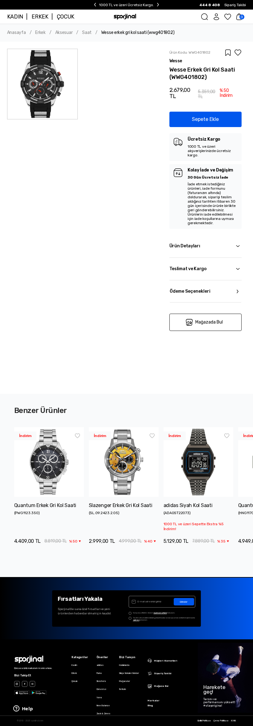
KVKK (233, 721)
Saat (87, 32)
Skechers (101, 681)
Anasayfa (16, 32)
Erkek (40, 32)
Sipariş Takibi (235, 5)
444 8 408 (209, 5)
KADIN (15, 16)
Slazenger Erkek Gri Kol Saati (120, 505)
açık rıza (136, 620)
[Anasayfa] (125, 16)
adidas (100, 665)
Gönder (184, 601)
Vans (99, 697)
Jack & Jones (103, 713)
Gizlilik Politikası (204, 721)
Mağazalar (124, 681)
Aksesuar (64, 32)
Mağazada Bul (209, 322)
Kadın (74, 665)
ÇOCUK (65, 16)
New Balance (103, 705)
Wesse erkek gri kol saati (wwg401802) (138, 32)
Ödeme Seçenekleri (190, 291)
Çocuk (74, 681)
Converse (101, 689)
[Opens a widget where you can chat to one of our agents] (23, 709)
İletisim (122, 689)
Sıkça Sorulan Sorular (129, 673)
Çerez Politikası (221, 721)
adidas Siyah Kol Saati (188, 505)
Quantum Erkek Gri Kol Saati (45, 505)
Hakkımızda (124, 665)
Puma (99, 673)
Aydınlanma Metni (160, 613)
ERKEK (39, 16)
